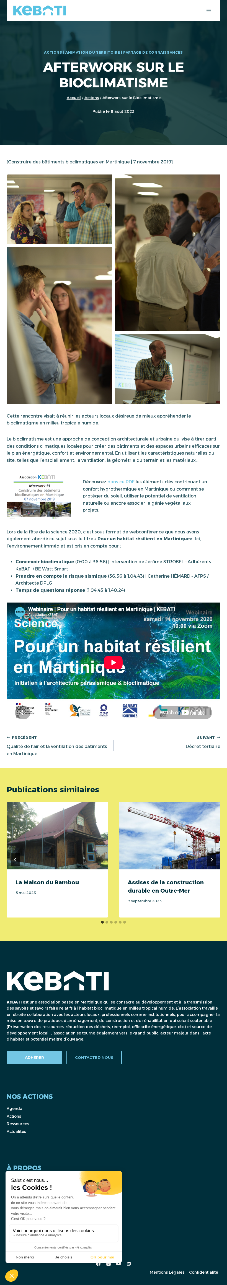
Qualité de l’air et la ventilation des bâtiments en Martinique (57, 746)
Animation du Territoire (92, 52)
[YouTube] (118, 1263)
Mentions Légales (167, 1272)
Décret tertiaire (203, 742)
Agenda (14, 1108)
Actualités (16, 1131)
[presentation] (57, 835)
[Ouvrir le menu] (208, 10)
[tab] (102, 922)
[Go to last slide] (15, 859)
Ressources (18, 1123)
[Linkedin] (128, 1263)
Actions (53, 52)
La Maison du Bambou (47, 882)
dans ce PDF (121, 481)
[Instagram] (108, 1263)
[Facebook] (98, 1263)
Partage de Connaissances (153, 52)
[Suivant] (211, 859)
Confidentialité (203, 1272)
